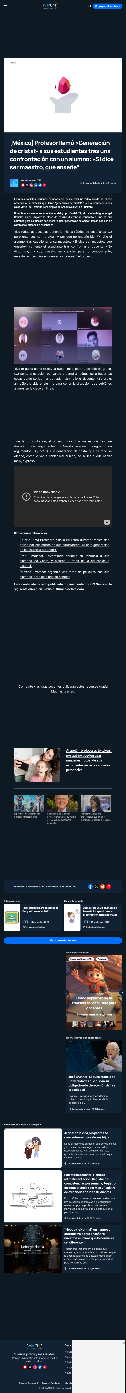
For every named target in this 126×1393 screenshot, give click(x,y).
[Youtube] (25, 1367)
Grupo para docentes (106, 6)
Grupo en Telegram (27, 1383)
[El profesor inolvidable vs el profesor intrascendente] (29, 803)
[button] (5, 6)
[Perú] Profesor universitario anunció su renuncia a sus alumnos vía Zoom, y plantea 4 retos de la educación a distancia (64, 561)
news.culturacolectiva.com (64, 589)
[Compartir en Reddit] (103, 886)
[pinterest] (44, 185)
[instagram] (31, 185)
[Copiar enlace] (109, 886)
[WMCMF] (44, 1367)
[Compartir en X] (96, 886)
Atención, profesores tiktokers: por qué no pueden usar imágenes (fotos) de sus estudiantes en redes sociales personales (89, 760)
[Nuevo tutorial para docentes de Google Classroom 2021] (12, 917)
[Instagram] (34, 1367)
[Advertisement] (63, 33)
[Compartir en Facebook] (90, 886)
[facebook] (40, 185)
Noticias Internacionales (81, 959)
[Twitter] (30, 1367)
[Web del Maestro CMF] (14, 183)
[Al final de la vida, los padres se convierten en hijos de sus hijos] (33, 1148)
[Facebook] (39, 1367)
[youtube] (23, 185)
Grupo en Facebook (51, 1383)
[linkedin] (35, 185)
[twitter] (27, 185)
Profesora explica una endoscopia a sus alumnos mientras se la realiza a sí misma (96, 816)
